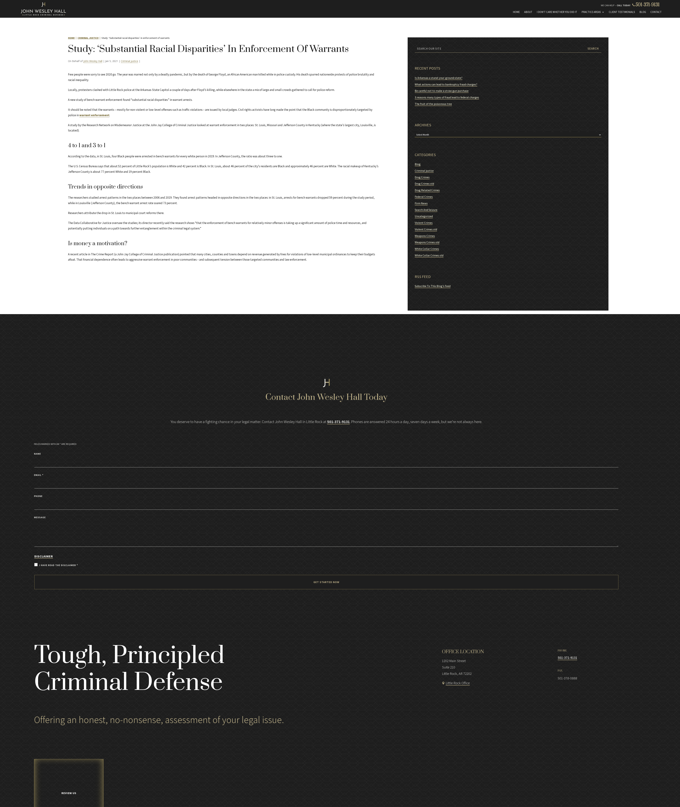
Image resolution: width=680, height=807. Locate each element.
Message (40, 517)
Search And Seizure (426, 210)
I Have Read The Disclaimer (58, 565)
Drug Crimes (422, 177)
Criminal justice (129, 61)
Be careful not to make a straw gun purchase (442, 91)
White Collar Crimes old (429, 255)
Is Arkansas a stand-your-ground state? (438, 78)
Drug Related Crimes (427, 190)
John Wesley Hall (92, 61)
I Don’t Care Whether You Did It (557, 12)
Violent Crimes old (426, 229)
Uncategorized (424, 216)
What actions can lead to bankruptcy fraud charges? (446, 84)
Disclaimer (43, 556)
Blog (642, 12)
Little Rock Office (458, 683)
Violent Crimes (424, 223)
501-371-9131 (647, 5)
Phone (38, 496)
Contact (656, 12)
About (528, 12)
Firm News (421, 203)
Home (516, 12)
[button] (661, 797)
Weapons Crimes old (427, 242)
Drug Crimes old (424, 183)
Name (37, 453)
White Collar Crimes (427, 249)
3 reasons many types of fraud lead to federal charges (447, 97)
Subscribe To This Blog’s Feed (432, 286)
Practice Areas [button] (591, 12)
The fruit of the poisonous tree (433, 104)
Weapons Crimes (425, 236)
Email (38, 475)
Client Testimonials (622, 12)
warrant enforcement (94, 115)
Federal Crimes (424, 197)
